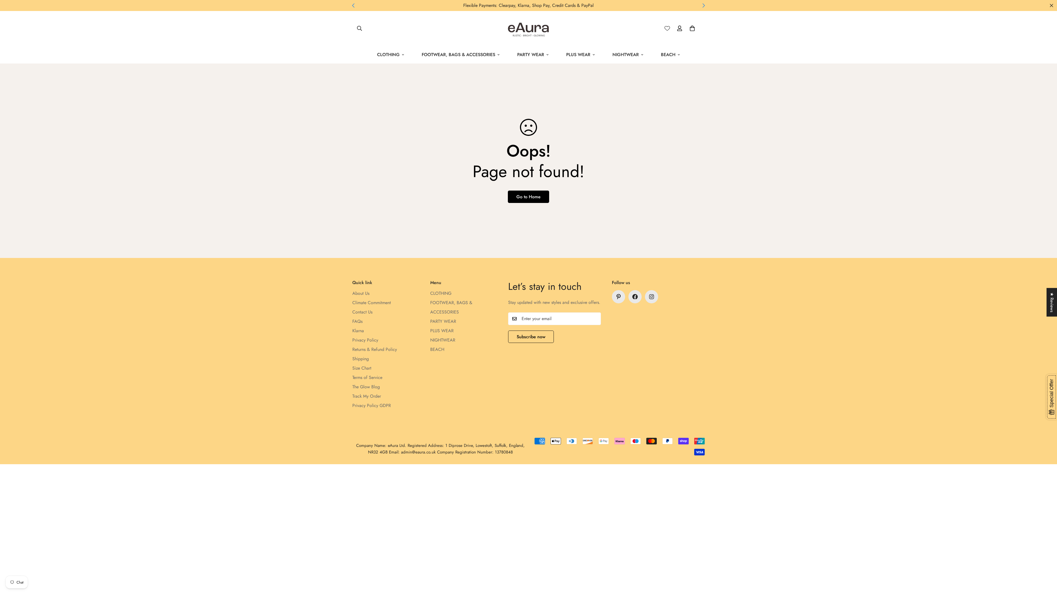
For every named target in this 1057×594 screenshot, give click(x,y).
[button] (692, 28)
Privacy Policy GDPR (371, 405)
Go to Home (528, 197)
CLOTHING (388, 54)
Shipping (360, 359)
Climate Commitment (371, 302)
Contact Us (362, 312)
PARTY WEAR (530, 54)
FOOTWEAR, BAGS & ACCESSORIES (458, 54)
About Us (360, 293)
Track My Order (366, 396)
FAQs (357, 321)
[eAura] (528, 28)
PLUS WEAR (578, 54)
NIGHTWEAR (625, 54)
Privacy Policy (365, 340)
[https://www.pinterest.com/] (618, 296)
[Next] (703, 5)
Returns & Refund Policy (374, 349)
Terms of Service (367, 377)
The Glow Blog (366, 387)
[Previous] (353, 5)
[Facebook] (635, 296)
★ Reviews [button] (1052, 302)
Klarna (358, 331)
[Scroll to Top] (1046, 564)
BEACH (668, 54)
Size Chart (361, 368)
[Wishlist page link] (667, 28)
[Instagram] (651, 296)
